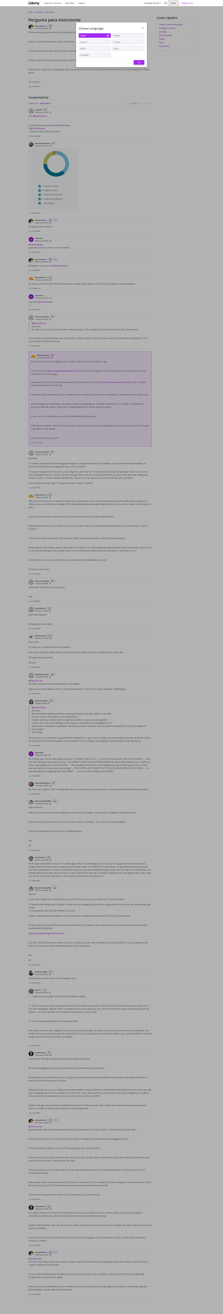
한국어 (116, 48)
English (83, 35)
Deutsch (83, 42)
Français (117, 42)
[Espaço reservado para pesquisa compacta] (165, 3)
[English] (34, 3)
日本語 (83, 48)
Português (84, 55)
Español (117, 35)
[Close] (142, 28)
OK (139, 62)
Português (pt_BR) (151, 3)
